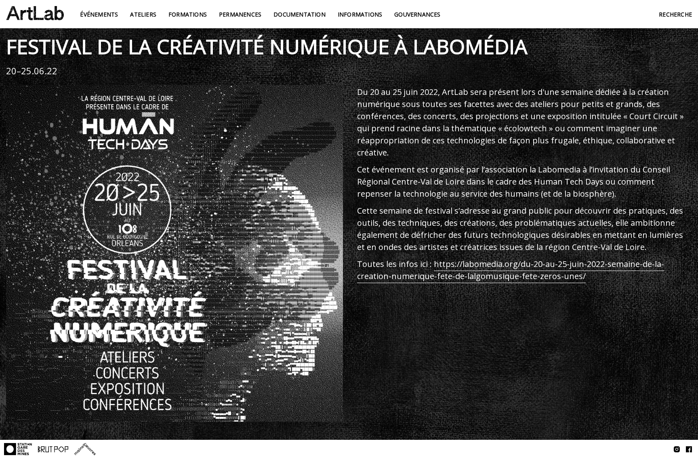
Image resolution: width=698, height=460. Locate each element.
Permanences (240, 14)
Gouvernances (417, 14)
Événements (99, 14)
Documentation (299, 14)
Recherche (675, 14)
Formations (187, 14)
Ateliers (143, 14)
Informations (360, 14)
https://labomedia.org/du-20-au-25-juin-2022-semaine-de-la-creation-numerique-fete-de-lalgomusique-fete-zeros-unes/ (510, 269)
